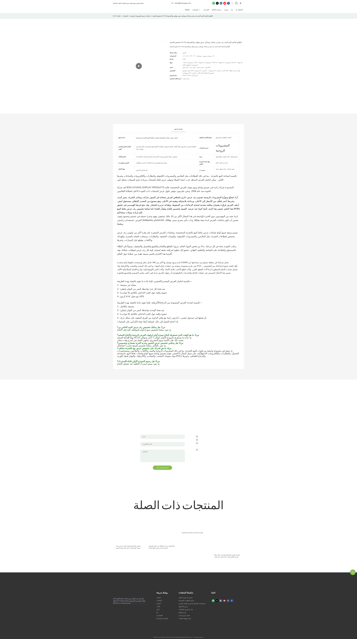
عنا (157, 612)
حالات (158, 606)
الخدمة (158, 603)
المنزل (158, 597)
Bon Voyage (116, 16)
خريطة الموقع (200, 637)
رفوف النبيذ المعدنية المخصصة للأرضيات (192, 532)
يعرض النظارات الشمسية (186, 600)
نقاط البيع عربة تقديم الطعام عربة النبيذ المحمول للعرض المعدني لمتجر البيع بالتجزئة (162, 547)
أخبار (158, 609)
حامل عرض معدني (184, 615)
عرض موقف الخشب (184, 618)
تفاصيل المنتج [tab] (178, 129)
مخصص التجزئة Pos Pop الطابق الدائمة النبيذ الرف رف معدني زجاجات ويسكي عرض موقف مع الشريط (182, 16)
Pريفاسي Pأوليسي (162, 618)
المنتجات (125, 16)
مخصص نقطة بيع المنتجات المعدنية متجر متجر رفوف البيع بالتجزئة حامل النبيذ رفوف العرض (128, 547)
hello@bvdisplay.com (182, 3)
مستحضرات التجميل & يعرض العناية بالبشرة (192, 603)
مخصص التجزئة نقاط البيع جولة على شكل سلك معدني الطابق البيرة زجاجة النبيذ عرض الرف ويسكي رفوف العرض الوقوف (227, 556)
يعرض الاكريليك (183, 606)
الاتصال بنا (159, 615)
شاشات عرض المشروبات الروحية (140, 16)
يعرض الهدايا (182, 612)
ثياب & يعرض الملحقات (185, 609)
